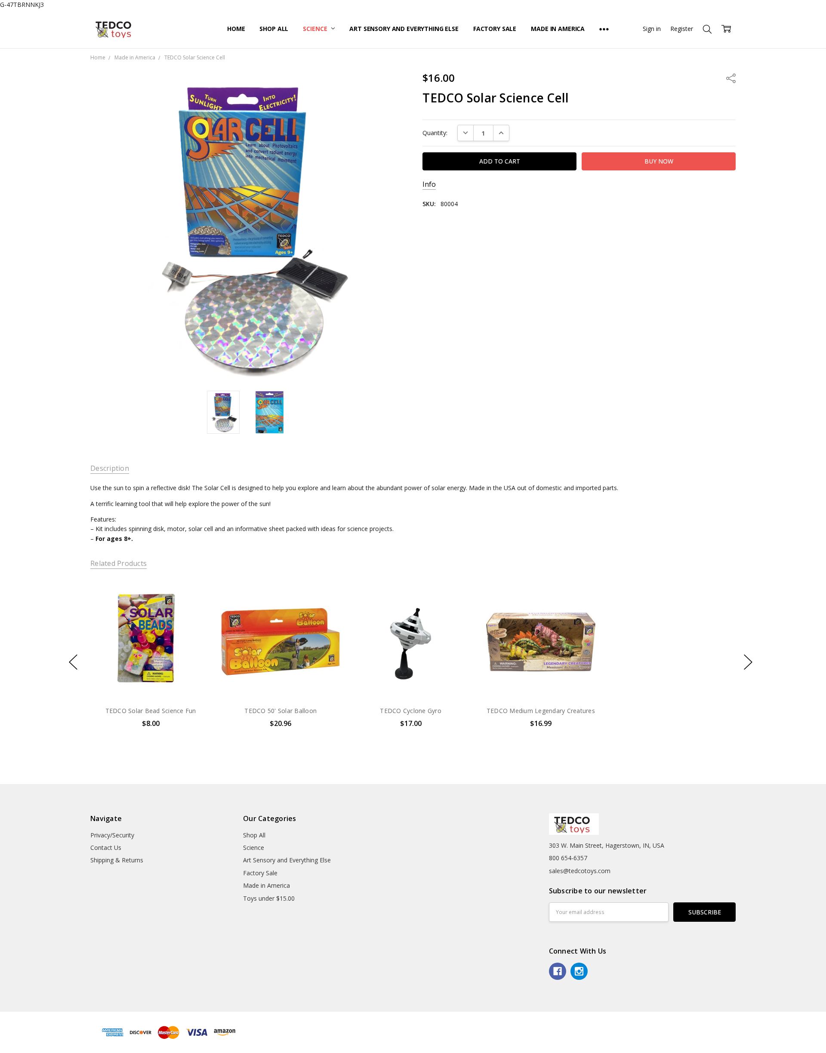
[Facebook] (557, 971)
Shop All (273, 29)
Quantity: (434, 133)
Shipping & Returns (116, 860)
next (748, 661)
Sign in (652, 29)
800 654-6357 (568, 858)
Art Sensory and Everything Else (404, 29)
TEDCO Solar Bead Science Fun (150, 711)
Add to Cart (150, 662)
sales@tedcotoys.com (579, 871)
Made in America (558, 29)
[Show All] (604, 28)
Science (316, 29)
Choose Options (410, 681)
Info (429, 184)
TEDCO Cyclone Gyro (410, 711)
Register (681, 29)
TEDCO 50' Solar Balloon (280, 711)
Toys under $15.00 (269, 898)
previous (73, 661)
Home (236, 29)
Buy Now (150, 681)
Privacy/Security (112, 835)
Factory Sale (494, 29)
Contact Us (105, 847)
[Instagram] (579, 971)
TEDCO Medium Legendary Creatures (541, 711)
